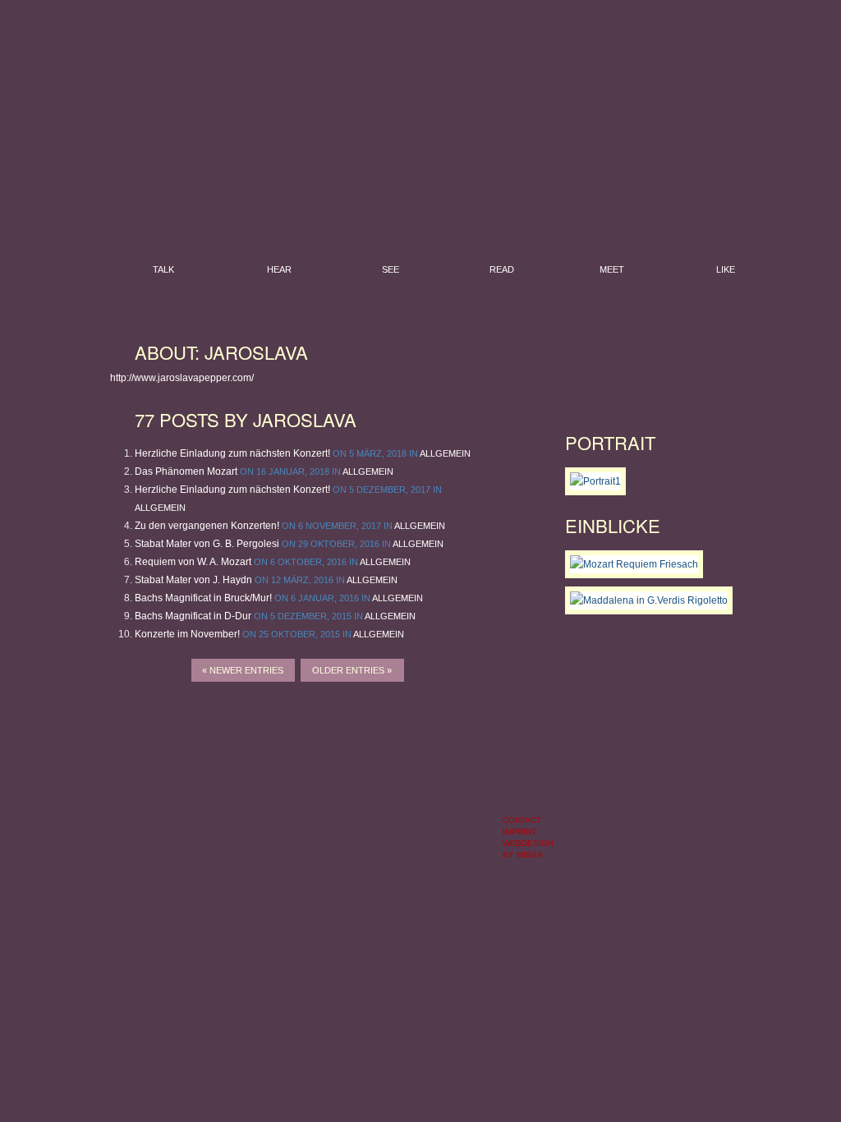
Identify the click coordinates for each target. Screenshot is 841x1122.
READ (501, 269)
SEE (390, 269)
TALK (163, 269)
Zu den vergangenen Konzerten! (207, 525)
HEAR (279, 269)
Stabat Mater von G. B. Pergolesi (207, 544)
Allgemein (445, 453)
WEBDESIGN (528, 843)
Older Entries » (352, 670)
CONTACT (522, 820)
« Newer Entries (242, 670)
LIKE (725, 269)
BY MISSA (523, 854)
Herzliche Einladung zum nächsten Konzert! (232, 453)
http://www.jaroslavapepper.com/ (182, 378)
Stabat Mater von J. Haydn (193, 580)
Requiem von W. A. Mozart (193, 562)
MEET (612, 269)
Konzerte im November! (187, 634)
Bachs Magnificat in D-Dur (193, 616)
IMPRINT (519, 831)
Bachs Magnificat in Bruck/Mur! (203, 598)
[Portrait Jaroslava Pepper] (595, 481)
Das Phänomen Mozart (186, 471)
